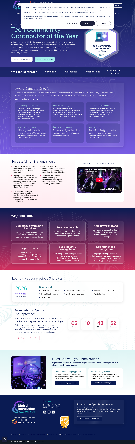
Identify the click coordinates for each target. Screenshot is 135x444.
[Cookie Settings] (4, 439)
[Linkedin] (49, 412)
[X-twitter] (44, 412)
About (18, 14)
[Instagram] (53, 412)
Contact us (114, 14)
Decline (103, 23)
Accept (87, 23)
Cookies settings (71, 23)
